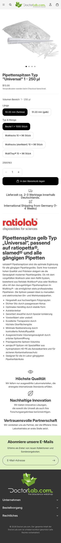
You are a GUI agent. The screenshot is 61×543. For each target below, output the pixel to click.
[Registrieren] (54, 460)
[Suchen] (10, 4)
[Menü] (3, 4)
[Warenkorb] (57, 4)
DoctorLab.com (23, 526)
